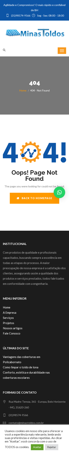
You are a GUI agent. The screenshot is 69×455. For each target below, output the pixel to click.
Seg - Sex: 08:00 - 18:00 (50, 15)
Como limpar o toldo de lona (20, 367)
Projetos (8, 323)
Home (22, 90)
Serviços (8, 317)
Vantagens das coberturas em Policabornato (21, 359)
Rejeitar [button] (51, 447)
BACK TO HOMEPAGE (35, 198)
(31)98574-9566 (20, 15)
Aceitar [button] (37, 447)
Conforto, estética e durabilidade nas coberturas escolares (26, 375)
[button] (59, 192)
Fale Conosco (11, 333)
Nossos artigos (12, 328)
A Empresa (9, 312)
